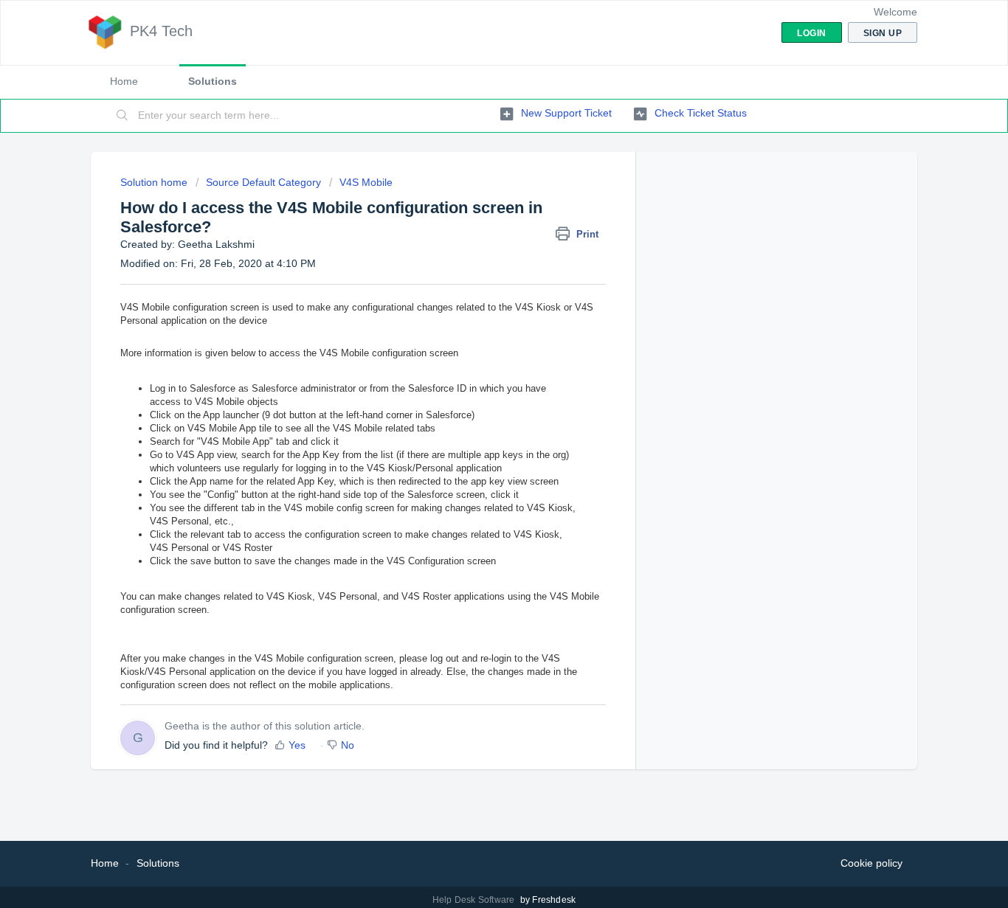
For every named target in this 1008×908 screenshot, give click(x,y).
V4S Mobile (366, 182)
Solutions (212, 81)
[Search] (122, 116)
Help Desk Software (474, 900)
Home (124, 81)
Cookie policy (871, 863)
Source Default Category (263, 182)
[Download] (477, 262)
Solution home (155, 182)
